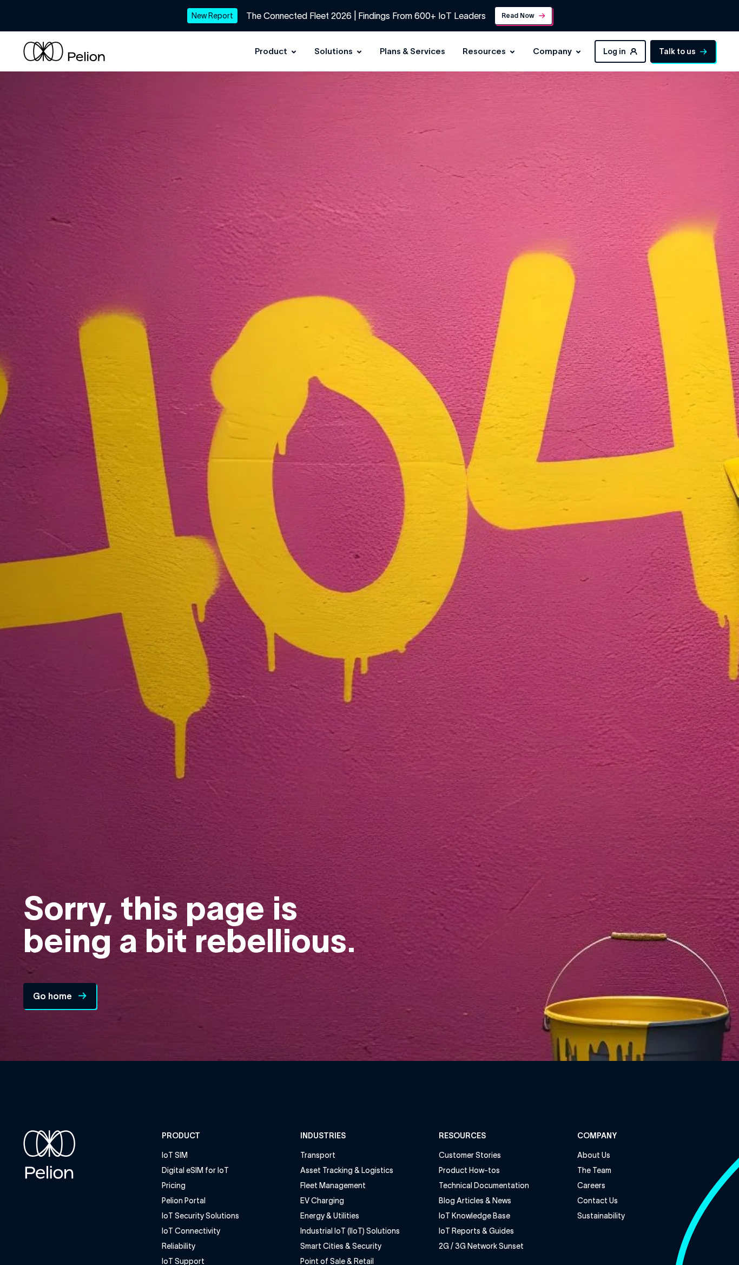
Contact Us (597, 1200)
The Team (594, 1170)
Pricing (174, 1185)
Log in (614, 51)
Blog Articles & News (475, 1200)
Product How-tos (469, 1170)
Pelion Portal (184, 1200)
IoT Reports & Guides (476, 1231)
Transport (317, 1155)
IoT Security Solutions (200, 1215)
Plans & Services (412, 51)
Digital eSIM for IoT (195, 1170)
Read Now (518, 15)
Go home (52, 996)
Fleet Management (333, 1185)
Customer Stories (470, 1155)
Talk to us (677, 51)
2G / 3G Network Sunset (481, 1246)
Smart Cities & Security (340, 1246)
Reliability (178, 1246)
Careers (591, 1185)
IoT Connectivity (191, 1231)
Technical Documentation (484, 1185)
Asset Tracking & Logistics (346, 1170)
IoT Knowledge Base (474, 1215)
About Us (593, 1155)
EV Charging (322, 1200)
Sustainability (601, 1215)
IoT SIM (175, 1155)
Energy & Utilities (329, 1215)
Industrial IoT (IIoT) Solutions (350, 1231)
